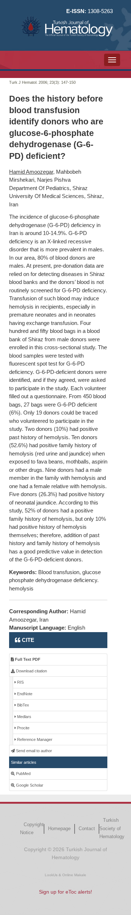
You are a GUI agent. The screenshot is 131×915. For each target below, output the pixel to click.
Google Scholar (29, 785)
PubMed (23, 773)
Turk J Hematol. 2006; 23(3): (34, 82)
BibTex (22, 705)
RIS (20, 682)
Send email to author (33, 751)
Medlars (23, 716)
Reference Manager (34, 739)
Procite (22, 728)
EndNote (24, 694)
